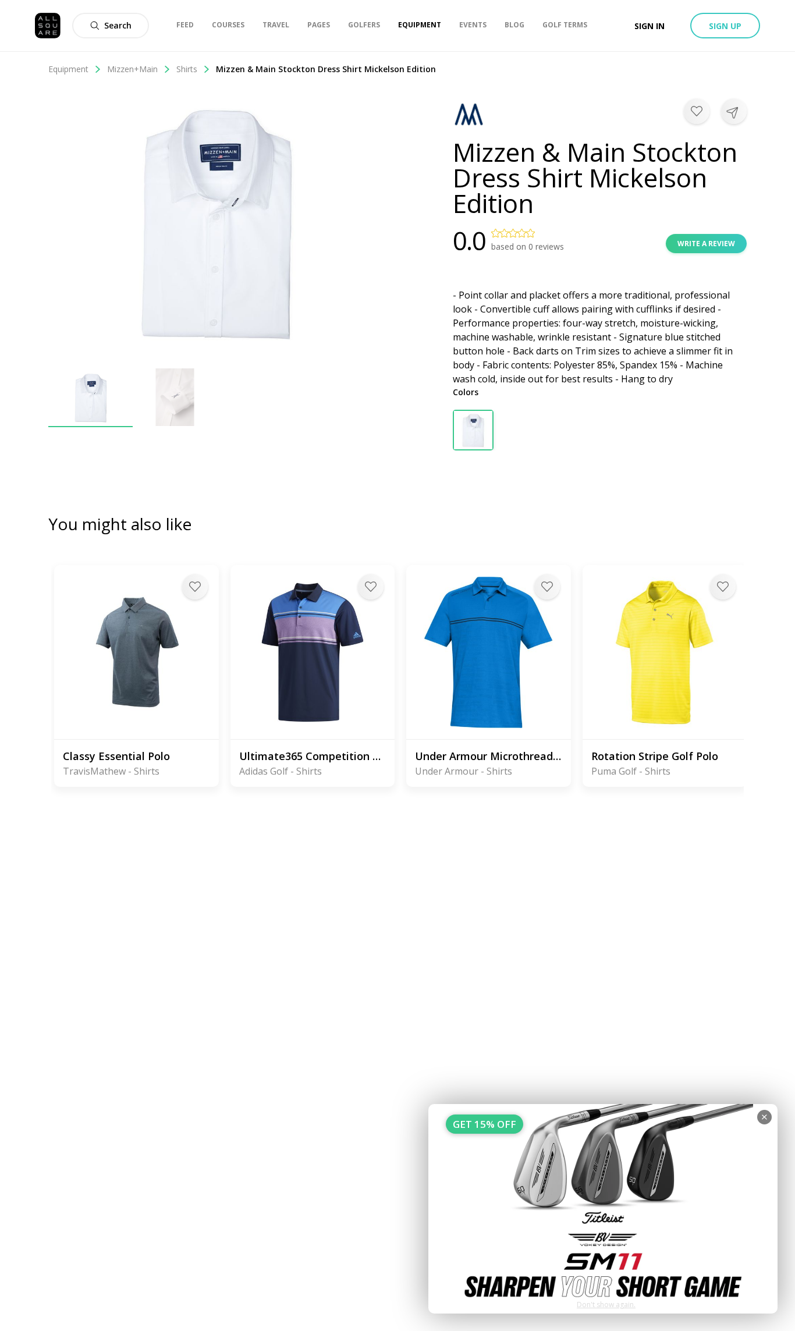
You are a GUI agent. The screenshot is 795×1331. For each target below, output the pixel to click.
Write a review (706, 244)
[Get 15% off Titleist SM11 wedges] (603, 1209)
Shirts (186, 68)
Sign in (649, 25)
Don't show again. (606, 1304)
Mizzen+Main (132, 68)
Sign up (725, 25)
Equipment (68, 68)
